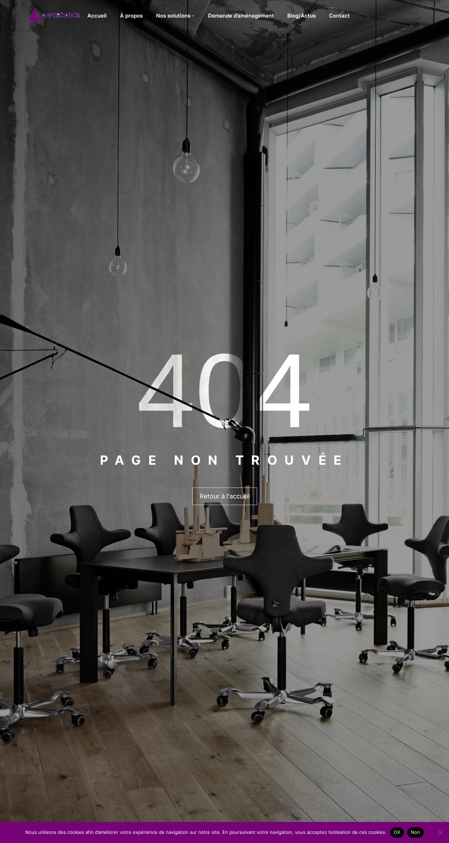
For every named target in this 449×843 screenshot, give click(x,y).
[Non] (440, 832)
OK (397, 832)
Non (415, 832)
